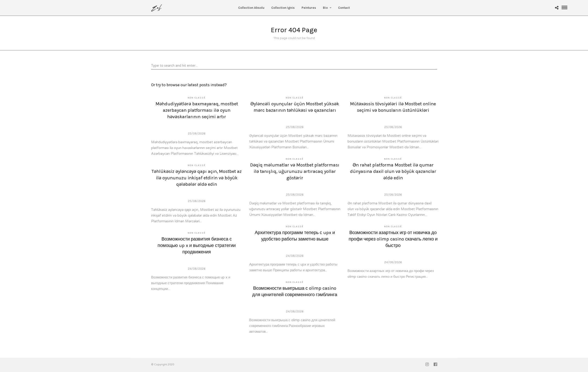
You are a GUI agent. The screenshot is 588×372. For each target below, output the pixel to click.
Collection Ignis (283, 8)
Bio (325, 8)
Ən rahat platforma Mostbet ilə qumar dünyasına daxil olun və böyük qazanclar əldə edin (393, 171)
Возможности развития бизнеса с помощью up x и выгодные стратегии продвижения (197, 245)
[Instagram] (427, 364)
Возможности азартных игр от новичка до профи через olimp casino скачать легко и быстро (393, 239)
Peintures (309, 8)
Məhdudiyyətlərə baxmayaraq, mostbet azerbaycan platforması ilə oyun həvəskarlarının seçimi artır (196, 110)
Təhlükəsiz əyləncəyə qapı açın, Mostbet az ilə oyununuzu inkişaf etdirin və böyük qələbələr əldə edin (197, 178)
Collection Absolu (251, 8)
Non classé (197, 97)
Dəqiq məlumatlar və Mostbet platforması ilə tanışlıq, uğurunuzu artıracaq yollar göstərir (294, 171)
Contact (344, 8)
